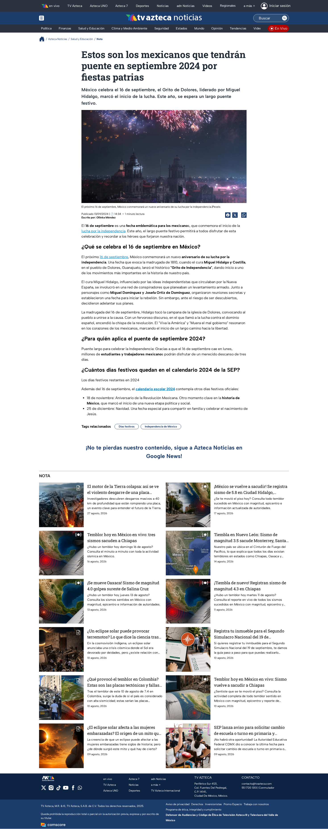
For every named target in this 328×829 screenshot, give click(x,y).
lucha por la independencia (103, 231)
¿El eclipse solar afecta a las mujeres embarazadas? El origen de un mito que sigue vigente (124, 730)
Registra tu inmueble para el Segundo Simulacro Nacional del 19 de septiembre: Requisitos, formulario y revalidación (249, 634)
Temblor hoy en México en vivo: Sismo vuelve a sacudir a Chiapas (250, 682)
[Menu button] (57, 18)
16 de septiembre (114, 257)
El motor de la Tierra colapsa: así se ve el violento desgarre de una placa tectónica (123, 489)
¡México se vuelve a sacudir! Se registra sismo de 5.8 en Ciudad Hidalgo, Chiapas (250, 489)
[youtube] (66, 789)
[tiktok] (58, 789)
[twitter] (43, 789)
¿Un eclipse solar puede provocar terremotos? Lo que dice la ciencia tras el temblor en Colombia (123, 634)
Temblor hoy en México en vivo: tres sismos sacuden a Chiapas (121, 537)
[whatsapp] (80, 789)
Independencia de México (161, 426)
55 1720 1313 (249, 787)
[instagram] (51, 789)
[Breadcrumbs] (43, 39)
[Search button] (284, 18)
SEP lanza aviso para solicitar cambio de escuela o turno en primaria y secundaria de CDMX (249, 730)
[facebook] (73, 789)
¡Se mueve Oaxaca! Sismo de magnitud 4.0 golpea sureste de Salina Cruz (123, 585)
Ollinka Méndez (106, 217)
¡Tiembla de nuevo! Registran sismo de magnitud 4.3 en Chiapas (250, 585)
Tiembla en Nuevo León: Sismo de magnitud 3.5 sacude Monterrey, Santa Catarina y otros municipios (250, 538)
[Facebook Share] (227, 215)
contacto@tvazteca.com (257, 783)
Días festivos (127, 426)
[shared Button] (244, 215)
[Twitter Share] (235, 215)
